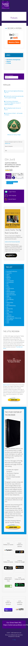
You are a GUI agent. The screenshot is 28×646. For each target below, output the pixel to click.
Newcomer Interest (11, 294)
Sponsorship (9, 308)
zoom (7, 322)
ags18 (7, 274)
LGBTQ (8, 290)
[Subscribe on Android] (8, 586)
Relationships (9, 302)
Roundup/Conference (11, 271)
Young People (9, 319)
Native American (10, 293)
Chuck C (8, 279)
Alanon (8, 276)
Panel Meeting (9, 299)
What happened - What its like (12, 181)
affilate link (7, 143)
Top (15, 639)
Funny (7, 287)
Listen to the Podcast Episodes (12, 241)
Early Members (10, 282)
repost (8, 304)
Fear (7, 285)
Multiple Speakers (10, 291)
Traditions (8, 315)
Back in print (6, 384)
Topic (7, 313)
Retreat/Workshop (11, 305)
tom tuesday (9, 311)
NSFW (7, 296)
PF (7, 301)
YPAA (7, 321)
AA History (9, 273)
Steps (7, 310)
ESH (7, 283)
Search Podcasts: (9, 75)
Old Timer (8, 297)
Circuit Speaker (10, 280)
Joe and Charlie (10, 288)
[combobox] (11, 77)
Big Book (8, 277)
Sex (7, 307)
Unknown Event (9, 183)
